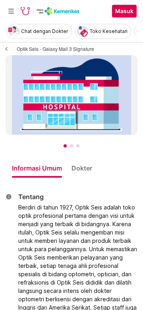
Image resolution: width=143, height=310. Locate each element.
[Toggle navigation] (11, 11)
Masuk (124, 11)
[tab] (37, 168)
